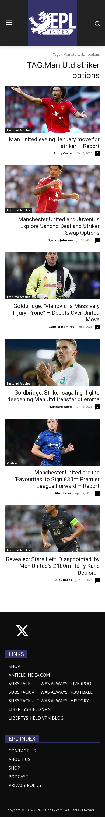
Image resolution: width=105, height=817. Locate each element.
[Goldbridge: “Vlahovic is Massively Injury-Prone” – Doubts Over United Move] (52, 275)
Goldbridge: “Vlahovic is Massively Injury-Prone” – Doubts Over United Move (56, 313)
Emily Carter (63, 153)
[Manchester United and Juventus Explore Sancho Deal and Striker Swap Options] (52, 189)
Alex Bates (63, 493)
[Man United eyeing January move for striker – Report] (52, 109)
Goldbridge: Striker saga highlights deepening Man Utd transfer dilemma (53, 396)
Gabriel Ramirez (61, 327)
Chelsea (12, 463)
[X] (22, 632)
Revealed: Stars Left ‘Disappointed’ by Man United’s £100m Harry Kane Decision (53, 566)
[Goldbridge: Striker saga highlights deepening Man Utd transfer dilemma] (52, 362)
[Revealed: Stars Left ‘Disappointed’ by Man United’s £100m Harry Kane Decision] (52, 528)
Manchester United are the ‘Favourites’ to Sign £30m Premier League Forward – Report (57, 479)
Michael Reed (61, 406)
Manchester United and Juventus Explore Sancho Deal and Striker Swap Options (59, 226)
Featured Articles (18, 130)
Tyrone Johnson (60, 240)
